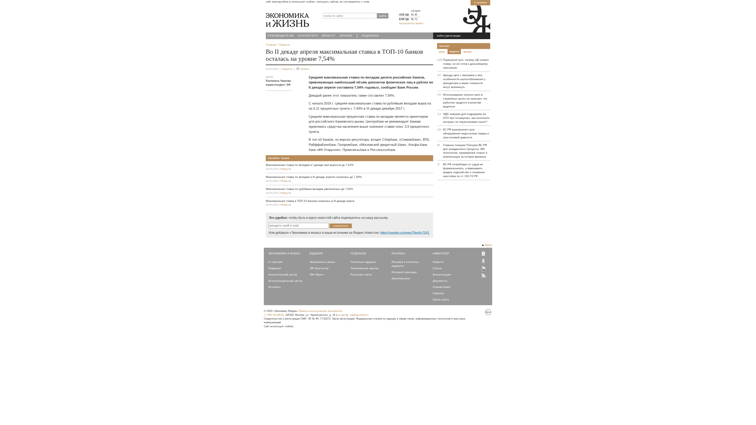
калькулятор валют (411, 23)
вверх (488, 244)
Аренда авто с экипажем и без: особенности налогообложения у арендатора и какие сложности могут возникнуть (464, 81)
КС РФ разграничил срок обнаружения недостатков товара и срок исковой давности (466, 133)
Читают (444, 45)
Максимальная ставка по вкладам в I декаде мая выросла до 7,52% (310, 164)
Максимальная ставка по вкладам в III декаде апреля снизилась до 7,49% (314, 176)
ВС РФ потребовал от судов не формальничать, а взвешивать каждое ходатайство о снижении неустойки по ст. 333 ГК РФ (464, 170)
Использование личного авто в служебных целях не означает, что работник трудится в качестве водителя (465, 100)
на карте (342, 314)
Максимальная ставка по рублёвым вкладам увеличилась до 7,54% (309, 188)
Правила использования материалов (320, 311)
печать (304, 68)
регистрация (453, 35)
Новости (287, 68)
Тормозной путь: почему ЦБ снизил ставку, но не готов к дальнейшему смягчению (466, 63)
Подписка (370, 35)
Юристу (328, 35)
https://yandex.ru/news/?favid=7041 (404, 232)
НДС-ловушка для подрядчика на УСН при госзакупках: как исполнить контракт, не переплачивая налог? (466, 117)
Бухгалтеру (308, 35)
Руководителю (281, 35)
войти (440, 35)
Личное (345, 35)
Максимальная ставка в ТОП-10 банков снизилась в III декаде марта (310, 200)
